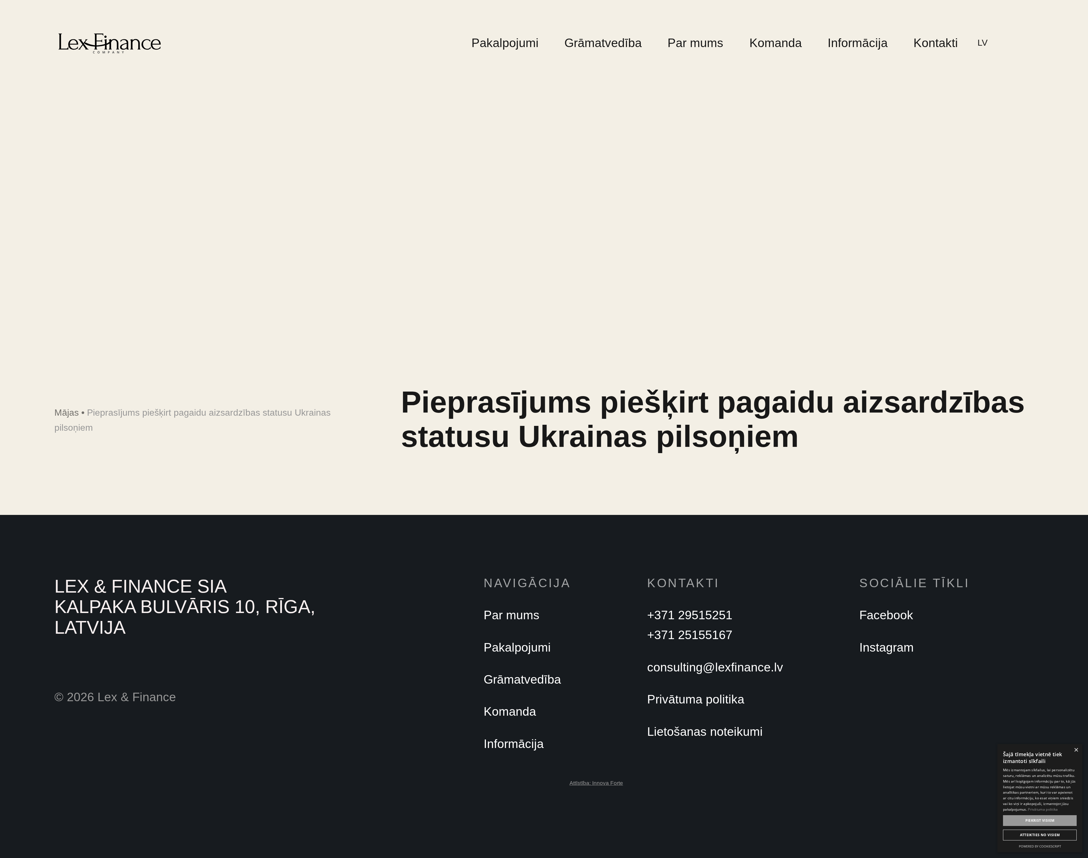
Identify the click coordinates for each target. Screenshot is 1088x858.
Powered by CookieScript (1040, 846)
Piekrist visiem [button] (1040, 820)
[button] (985, 43)
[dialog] (1039, 798)
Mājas (66, 412)
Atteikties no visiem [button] (1040, 834)
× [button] (1076, 750)
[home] (109, 43)
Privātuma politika (1043, 809)
